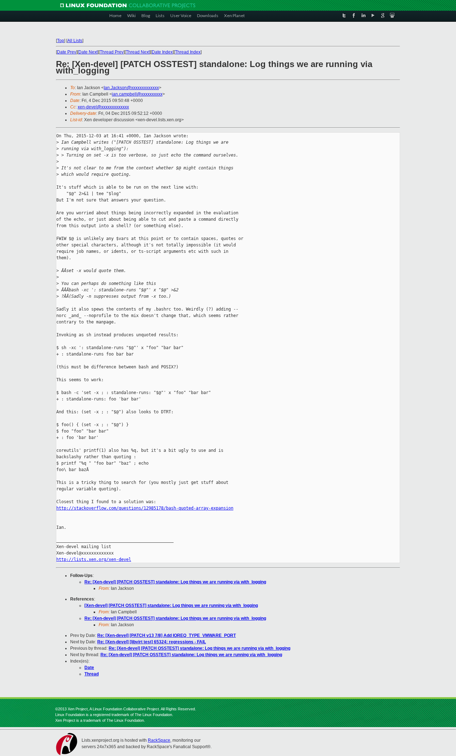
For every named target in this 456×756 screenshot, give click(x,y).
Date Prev (66, 52)
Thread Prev (112, 52)
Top (60, 40)
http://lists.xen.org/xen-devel (93, 559)
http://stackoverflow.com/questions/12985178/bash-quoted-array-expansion (144, 508)
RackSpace (159, 740)
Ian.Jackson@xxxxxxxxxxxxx (131, 87)
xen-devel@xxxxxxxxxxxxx (103, 106)
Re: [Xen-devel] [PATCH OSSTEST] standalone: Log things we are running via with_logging (175, 581)
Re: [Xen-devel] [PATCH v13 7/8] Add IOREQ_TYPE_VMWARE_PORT (166, 635)
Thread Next (138, 52)
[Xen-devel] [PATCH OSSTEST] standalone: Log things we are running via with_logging (171, 605)
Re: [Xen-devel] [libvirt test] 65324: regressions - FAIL (151, 641)
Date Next (88, 52)
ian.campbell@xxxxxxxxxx (137, 94)
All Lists (74, 40)
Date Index (162, 52)
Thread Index (188, 52)
